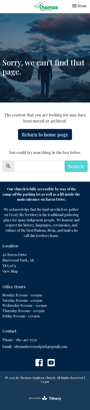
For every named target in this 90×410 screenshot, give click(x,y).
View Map (10, 271)
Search (76, 166)
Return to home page (45, 134)
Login (45, 381)
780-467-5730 (26, 339)
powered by (42, 402)
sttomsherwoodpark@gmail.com (40, 346)
